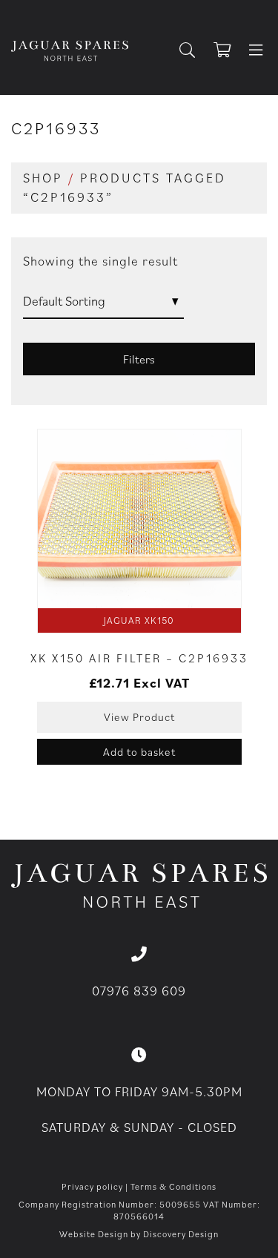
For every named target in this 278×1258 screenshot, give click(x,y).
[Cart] (229, 51)
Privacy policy (92, 1186)
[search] (193, 51)
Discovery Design (181, 1233)
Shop (43, 177)
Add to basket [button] (139, 752)
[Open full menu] (256, 51)
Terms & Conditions (173, 1186)
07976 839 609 (139, 990)
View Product (139, 717)
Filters (139, 359)
